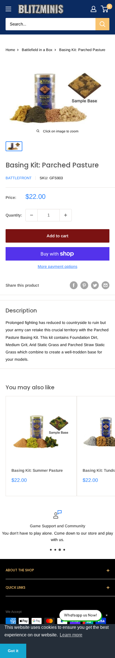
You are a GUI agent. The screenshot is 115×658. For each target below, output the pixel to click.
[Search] (102, 24)
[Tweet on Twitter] (95, 285)
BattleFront (19, 178)
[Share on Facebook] (74, 285)
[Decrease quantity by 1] (31, 215)
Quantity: (14, 215)
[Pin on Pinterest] (84, 285)
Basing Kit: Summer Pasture (37, 470)
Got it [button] (13, 650)
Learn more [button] (71, 634)
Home (10, 50)
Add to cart (57, 235)
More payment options (57, 266)
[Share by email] (105, 285)
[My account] (93, 9)
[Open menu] (8, 9)
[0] (104, 9)
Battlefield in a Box (37, 50)
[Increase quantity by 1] (65, 215)
